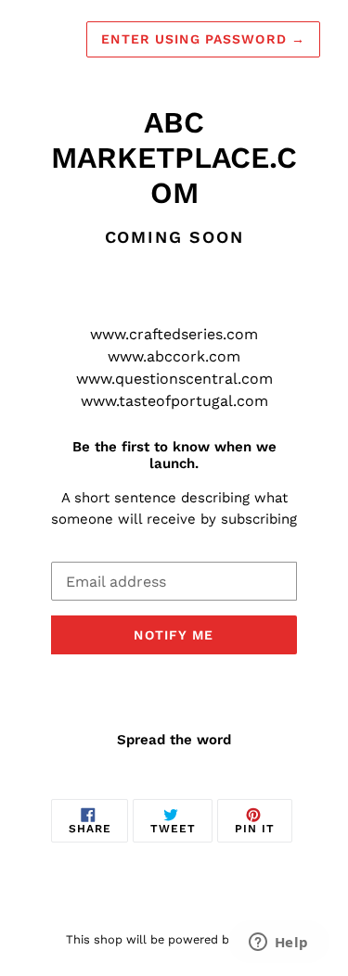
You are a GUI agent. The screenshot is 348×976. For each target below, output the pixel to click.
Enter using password (203, 39)
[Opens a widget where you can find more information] (278, 943)
